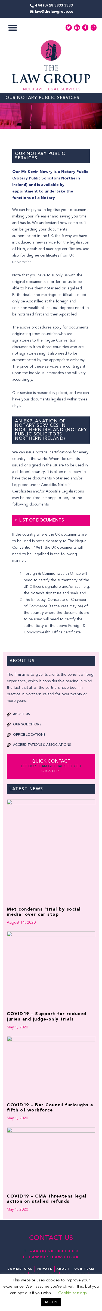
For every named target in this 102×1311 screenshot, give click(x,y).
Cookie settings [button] (72, 1293)
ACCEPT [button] (51, 1302)
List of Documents (41, 520)
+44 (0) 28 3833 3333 (54, 1251)
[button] (12, 27)
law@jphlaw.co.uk (54, 1257)
